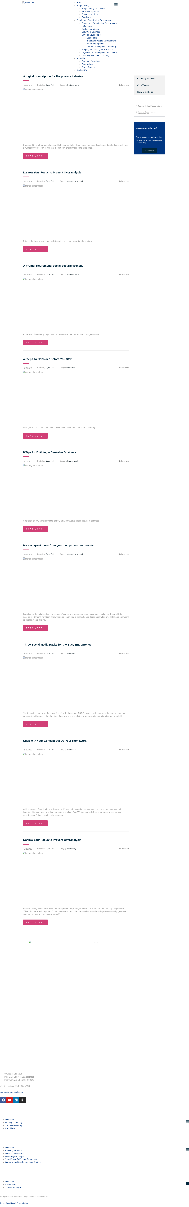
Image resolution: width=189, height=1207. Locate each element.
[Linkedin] (16, 1100)
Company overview (146, 79)
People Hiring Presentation (150, 106)
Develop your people (91, 35)
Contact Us (81, 70)
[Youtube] (9, 1100)
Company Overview (91, 61)
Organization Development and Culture (99, 52)
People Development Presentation (147, 113)
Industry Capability (90, 11)
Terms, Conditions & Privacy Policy (14, 1203)
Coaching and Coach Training (95, 55)
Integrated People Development (101, 41)
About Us (80, 58)
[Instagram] (22, 1100)
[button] (149, 106)
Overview (9, 1120)
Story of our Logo (89, 67)
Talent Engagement (96, 44)
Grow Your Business (91, 32)
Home (79, 3)
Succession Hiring (90, 14)
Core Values (87, 64)
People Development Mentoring (101, 47)
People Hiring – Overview (93, 8)
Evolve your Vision (90, 29)
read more (34, 156)
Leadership (92, 38)
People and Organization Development (94, 20)
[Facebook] (3, 1100)
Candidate (86, 17)
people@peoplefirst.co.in (11, 1092)
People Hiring (82, 5)
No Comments (124, 85)
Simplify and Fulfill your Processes (97, 50)
